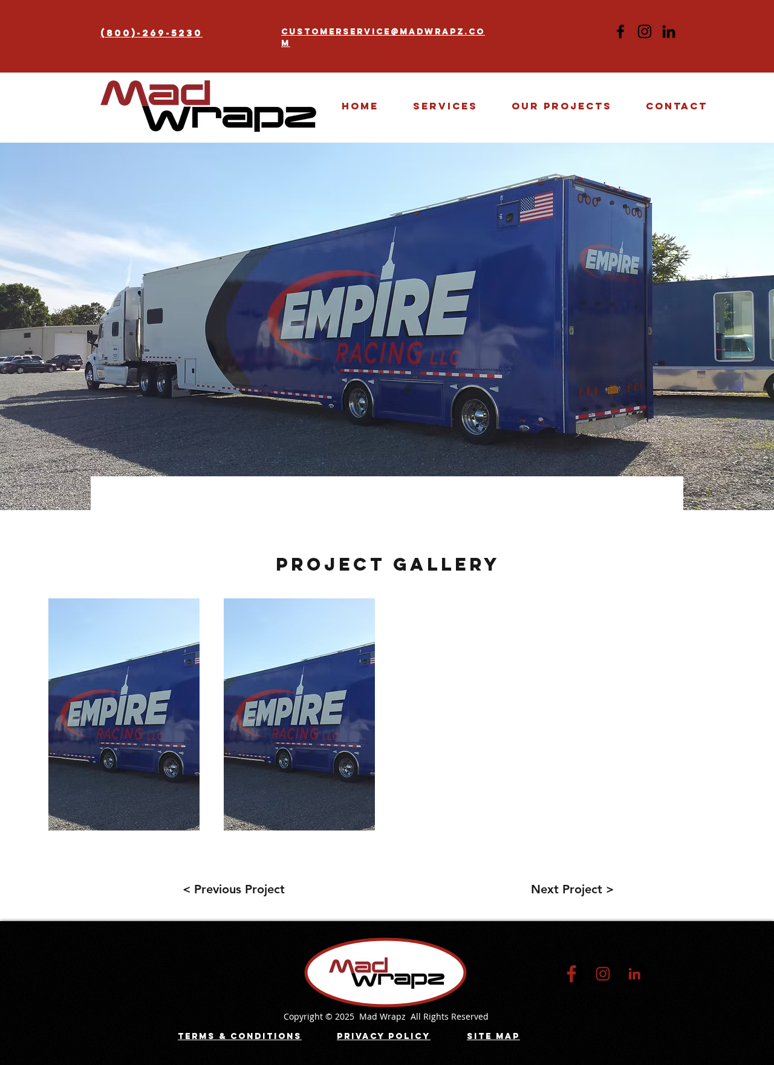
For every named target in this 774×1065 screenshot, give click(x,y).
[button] (562, 106)
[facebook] (571, 973)
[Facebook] (620, 31)
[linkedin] (634, 973)
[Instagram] (645, 31)
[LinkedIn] (669, 31)
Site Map (493, 1036)
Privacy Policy (384, 1036)
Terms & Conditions (240, 1036)
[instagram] (603, 973)
